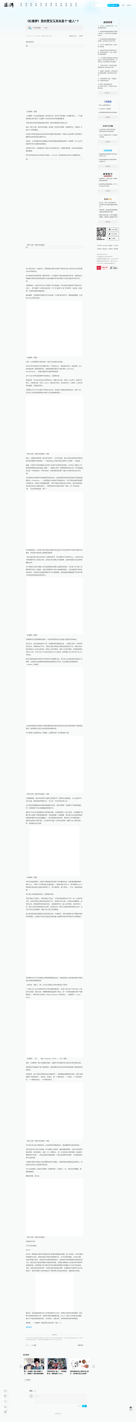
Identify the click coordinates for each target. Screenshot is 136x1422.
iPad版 (113, 238)
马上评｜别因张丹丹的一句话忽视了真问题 (108, 136)
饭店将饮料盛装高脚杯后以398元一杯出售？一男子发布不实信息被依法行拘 (108, 33)
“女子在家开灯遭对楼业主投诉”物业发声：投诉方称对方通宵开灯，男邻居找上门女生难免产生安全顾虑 (108, 59)
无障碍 (129, 5)
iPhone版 (114, 234)
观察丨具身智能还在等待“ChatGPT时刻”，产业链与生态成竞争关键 (107, 86)
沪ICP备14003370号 (102, 254)
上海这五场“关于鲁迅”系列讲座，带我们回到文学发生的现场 (108, 130)
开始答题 (108, 191)
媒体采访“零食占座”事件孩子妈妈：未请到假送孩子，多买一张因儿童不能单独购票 (107, 52)
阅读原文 (29, 1327)
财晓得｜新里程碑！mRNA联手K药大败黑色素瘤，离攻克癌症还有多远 (108, 73)
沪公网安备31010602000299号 (104, 256)
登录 (123, 5)
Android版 (114, 229)
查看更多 (108, 117)
